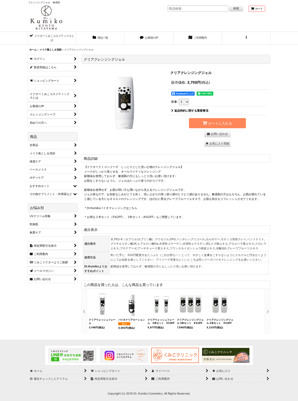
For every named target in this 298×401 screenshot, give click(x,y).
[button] (246, 38)
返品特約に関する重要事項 (191, 110)
